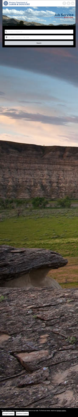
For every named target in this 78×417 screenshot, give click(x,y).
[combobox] (39, 32)
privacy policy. (61, 410)
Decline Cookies (22, 413)
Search (39, 43)
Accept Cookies (8, 413)
